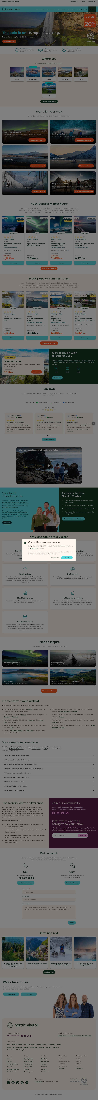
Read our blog (49, 972)
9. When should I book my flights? (14, 790)
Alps (8, 1044)
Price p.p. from (30, 255)
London (93, 725)
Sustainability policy (13, 1069)
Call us (43, 1064)
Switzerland (29, 731)
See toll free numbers (26, 883)
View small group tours (83, 140)
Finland (38, 1044)
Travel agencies (29, 1072)
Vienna (75, 711)
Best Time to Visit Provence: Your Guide (74, 1036)
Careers (43, 1069)
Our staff (9, 1061)
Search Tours (40, 9)
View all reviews (49, 439)
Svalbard (48, 1047)
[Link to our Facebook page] (53, 812)
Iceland (29, 709)
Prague (61, 711)
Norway (23, 715)
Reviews (9, 1067)
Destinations (60, 9)
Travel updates (28, 1061)
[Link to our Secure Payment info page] (74, 1080)
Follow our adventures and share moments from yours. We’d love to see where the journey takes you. (69, 808)
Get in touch (38, 1081)
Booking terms (28, 1059)
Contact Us (92, 9)
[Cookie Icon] (25, 548)
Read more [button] (10, 431)
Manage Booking (83, 9)
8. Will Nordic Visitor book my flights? (15, 786)
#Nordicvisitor (13, 1036)
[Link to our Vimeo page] (62, 812)
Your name (26, 889)
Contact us (57, 378)
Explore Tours (49, 9)
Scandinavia (33, 1047)
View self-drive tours (37, 140)
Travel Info (70, 9)
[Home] (12, 9)
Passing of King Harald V (13, 1)
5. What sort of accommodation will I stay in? (17, 773)
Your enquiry (26, 904)
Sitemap (26, 1069)
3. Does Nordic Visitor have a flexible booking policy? (20, 764)
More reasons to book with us (73, 519)
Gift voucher (45, 1061)
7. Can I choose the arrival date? (14, 782)
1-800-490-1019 (74, 1)
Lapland (61, 717)
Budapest (67, 711)
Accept (67, 557)
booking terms (36, 749)
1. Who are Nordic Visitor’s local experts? (16, 755)
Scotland (41, 1047)
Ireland (54, 722)
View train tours (38, 191)
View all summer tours (49, 343)
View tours (36, 372)
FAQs (45, 749)
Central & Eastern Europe (19, 1044)
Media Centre (45, 1072)
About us (7, 523)
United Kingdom (20, 1050)
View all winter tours (49, 268)
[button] (4, 423)
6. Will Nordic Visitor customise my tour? (16, 777)
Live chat (29, 994)
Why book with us (12, 1064)
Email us (43, 1059)
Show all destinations (49, 101)
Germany (19, 731)
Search (83, 1)
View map (14, 263)
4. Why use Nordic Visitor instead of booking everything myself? (23, 769)
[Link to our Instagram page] (58, 812)
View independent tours (83, 191)
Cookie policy (28, 1067)
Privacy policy (28, 1064)
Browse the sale (9, 41)
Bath (63, 727)
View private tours (37, 166)
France (44, 1044)
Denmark (15, 717)
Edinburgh (55, 727)
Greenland (51, 1044)
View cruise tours (85, 166)
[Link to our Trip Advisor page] (85, 1081)
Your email (25, 896)
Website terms (11, 1072)
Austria (13, 731)
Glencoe (31, 720)
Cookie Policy (34, 548)
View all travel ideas (49, 691)
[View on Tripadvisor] (8, 416)
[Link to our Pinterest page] (67, 812)
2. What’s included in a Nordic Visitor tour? (17, 760)
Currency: (91, 1)
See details (79, 1068)
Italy (12, 727)
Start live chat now (72, 883)
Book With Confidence (16, 749)
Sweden (6, 717)
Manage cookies (55, 557)
